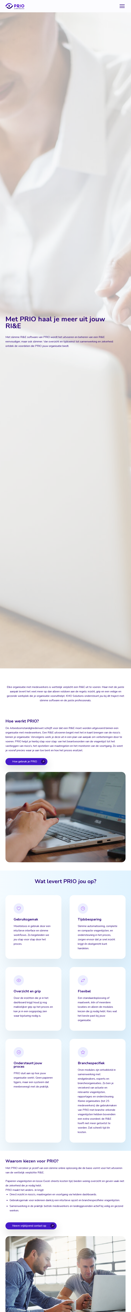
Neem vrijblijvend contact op (29, 1226)
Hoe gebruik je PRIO (24, 761)
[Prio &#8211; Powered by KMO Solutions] (14, 6)
